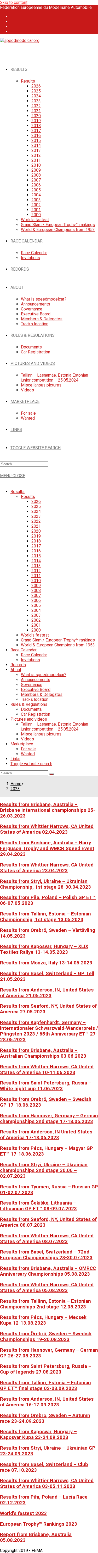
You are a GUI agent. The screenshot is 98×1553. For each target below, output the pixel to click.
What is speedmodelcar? (43, 674)
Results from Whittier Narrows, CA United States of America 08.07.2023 (47, 1238)
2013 (36, 565)
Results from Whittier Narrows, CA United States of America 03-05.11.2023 (47, 1483)
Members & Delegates (41, 694)
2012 (36, 570)
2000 (36, 630)
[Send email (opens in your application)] (13, 31)
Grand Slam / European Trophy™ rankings (58, 640)
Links (15, 758)
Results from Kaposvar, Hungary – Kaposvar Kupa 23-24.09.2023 (38, 1434)
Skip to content (13, 2)
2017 (36, 546)
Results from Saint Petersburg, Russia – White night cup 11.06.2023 (45, 1086)
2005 (36, 605)
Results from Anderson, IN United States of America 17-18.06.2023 (46, 1134)
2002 (36, 620)
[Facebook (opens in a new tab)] (13, 16)
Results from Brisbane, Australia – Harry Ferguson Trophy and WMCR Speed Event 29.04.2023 (47, 848)
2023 (36, 516)
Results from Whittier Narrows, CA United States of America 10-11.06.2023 (47, 1069)
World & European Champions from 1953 (58, 645)
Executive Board (35, 689)
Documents (31, 709)
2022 (36, 521)
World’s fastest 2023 (23, 1513)
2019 (36, 536)
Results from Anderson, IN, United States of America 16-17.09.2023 (47, 1402)
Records (18, 664)
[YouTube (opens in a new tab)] (13, 26)
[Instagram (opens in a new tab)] (13, 21)
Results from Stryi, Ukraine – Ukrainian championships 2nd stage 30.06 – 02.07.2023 (44, 1170)
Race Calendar (23, 649)
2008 (36, 590)
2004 (36, 610)
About (15, 669)
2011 (36, 575)
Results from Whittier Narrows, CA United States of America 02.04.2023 (47, 829)
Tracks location (34, 699)
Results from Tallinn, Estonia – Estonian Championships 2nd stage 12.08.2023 (45, 1304)
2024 (36, 511)
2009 (36, 585)
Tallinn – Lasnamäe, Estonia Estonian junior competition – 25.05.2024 (54, 727)
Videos (27, 739)
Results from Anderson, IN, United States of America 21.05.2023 (47, 993)
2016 (36, 550)
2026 (36, 501)
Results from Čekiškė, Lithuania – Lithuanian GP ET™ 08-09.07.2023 (38, 1206)
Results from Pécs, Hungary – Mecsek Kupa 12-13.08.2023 (43, 1320)
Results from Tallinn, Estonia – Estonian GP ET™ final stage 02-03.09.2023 (45, 1385)
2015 (36, 555)
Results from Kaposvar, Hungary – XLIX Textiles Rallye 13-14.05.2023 (44, 949)
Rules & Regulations (28, 704)
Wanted (28, 753)
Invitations (30, 659)
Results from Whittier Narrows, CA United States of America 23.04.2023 (47, 868)
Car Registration (35, 714)
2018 (36, 541)
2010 (36, 580)
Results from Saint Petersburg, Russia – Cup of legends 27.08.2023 (45, 1369)
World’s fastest (35, 635)
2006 (36, 600)
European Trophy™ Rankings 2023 (38, 1524)
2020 (36, 531)
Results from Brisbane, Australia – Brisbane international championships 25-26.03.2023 (47, 810)
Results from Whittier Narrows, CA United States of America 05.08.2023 (47, 1287)
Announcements (35, 679)
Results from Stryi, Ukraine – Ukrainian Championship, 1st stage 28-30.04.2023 (45, 884)
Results (17, 491)
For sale (28, 748)
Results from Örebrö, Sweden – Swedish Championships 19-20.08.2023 (45, 1336)
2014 (36, 560)
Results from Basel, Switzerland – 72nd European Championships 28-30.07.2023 (46, 1255)
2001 (36, 625)
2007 (36, 595)
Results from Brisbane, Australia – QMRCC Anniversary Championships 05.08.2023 (48, 1271)
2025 (36, 506)
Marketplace (21, 743)
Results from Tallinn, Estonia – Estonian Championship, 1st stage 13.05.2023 (45, 916)
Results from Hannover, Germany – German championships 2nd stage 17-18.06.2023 (49, 1118)
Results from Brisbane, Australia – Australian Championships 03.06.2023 (43, 1053)
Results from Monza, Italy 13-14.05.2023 (46, 963)
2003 (36, 615)
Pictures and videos (28, 719)
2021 (36, 526)
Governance (31, 684)
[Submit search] (51, 774)
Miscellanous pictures (41, 734)
